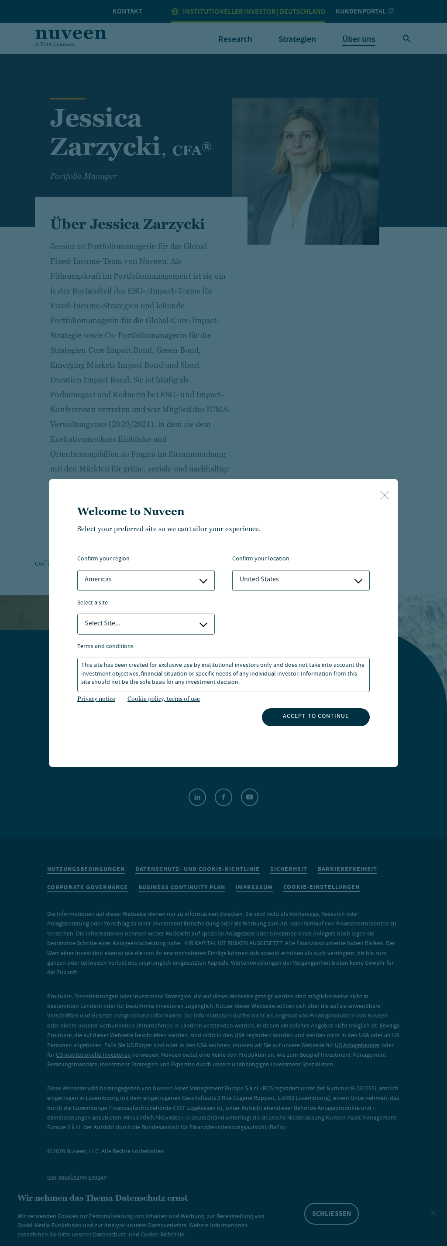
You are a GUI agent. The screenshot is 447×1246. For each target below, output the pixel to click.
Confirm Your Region (103, 559)
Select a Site (92, 603)
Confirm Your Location (260, 559)
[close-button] (384, 496)
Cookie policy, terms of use (163, 698)
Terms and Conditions (105, 647)
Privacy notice (96, 698)
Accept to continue (316, 716)
